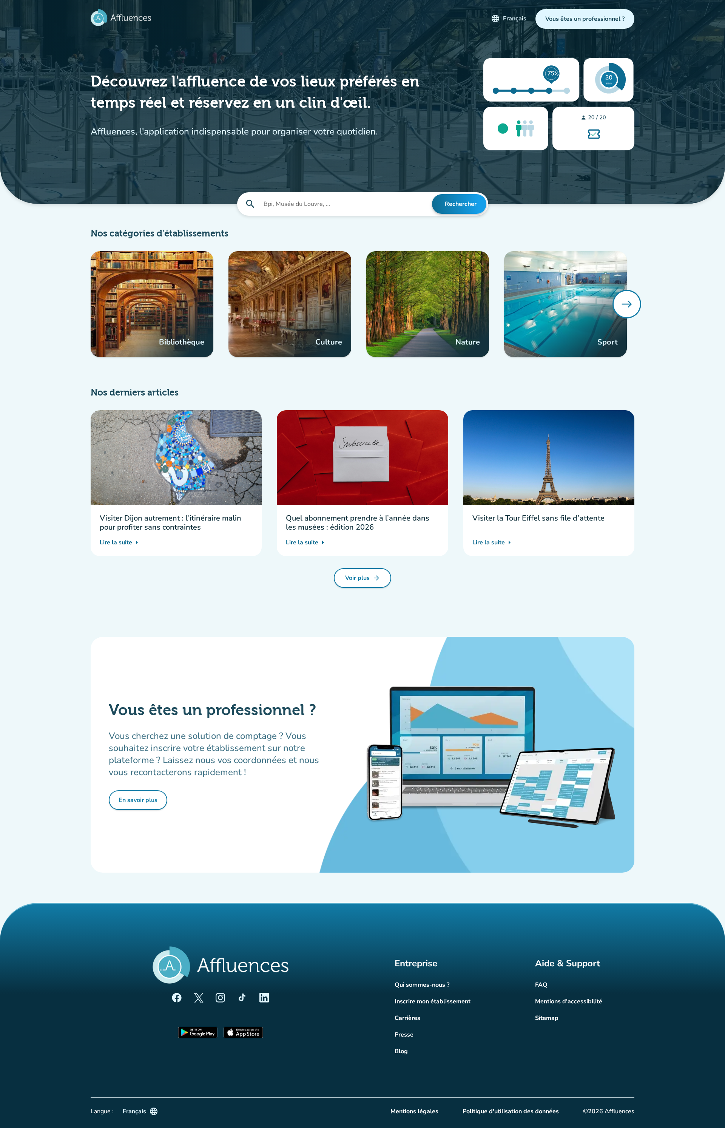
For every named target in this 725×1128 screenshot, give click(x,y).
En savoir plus (143, 802)
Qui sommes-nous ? (422, 985)
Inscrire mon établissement (432, 1001)
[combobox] (347, 204)
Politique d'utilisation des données (511, 1111)
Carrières (407, 1018)
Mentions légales (414, 1111)
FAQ (541, 985)
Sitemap (546, 1018)
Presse (404, 1034)
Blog (401, 1051)
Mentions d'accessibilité (568, 1001)
